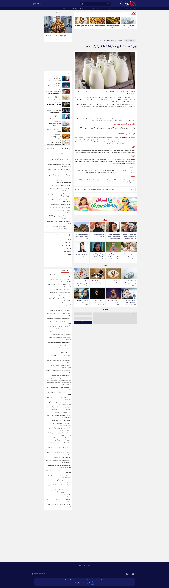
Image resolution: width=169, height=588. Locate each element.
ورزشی (97, 9)
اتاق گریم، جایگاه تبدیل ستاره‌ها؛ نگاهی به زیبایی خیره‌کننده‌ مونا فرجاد (114, 236)
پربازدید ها (65, 149)
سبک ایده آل (68, 243)
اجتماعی (108, 9)
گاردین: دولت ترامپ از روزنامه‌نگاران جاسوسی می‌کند (58, 326)
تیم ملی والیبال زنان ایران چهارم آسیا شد (61, 420)
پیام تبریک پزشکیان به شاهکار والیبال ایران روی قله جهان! (54, 118)
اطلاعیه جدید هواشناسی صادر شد (62, 295)
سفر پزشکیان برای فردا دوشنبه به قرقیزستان (60, 334)
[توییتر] (76, 189)
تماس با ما (39, 4)
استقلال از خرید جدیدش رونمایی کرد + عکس (60, 289)
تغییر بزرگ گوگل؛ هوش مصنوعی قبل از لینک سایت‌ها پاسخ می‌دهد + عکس (54, 143)
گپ (135, 574)
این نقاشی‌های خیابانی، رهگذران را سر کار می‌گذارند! (58, 407)
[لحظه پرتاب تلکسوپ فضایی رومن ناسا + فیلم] (66, 85)
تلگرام (128, 574)
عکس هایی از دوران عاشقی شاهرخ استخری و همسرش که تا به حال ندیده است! (129, 236)
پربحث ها (49, 149)
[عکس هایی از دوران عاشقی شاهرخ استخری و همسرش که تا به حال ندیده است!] (129, 227)
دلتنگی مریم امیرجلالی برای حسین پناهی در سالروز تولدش (129, 256)
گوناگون (134, 13)
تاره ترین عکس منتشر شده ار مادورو (62, 308)
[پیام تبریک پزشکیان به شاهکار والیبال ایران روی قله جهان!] (66, 117)
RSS (35, 4)
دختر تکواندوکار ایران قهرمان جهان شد (61, 353)
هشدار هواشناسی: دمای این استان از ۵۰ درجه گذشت (58, 318)
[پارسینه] (127, 3)
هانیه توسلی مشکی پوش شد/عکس (82, 255)
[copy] (132, 189)
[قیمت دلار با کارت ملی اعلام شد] (66, 104)
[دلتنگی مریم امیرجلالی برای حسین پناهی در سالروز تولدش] (129, 247)
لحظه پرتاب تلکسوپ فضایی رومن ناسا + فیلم (54, 86)
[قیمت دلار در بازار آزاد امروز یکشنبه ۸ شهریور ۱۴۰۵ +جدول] (128, 20)
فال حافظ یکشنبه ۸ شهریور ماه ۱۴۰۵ (82, 26)
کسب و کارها (66, 9)
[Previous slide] (46, 24)
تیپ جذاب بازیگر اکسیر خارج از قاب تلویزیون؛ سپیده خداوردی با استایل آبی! (98, 257)
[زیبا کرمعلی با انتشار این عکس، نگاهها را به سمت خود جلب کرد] (81, 293)
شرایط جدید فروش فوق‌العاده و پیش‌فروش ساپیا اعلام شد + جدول (82, 283)
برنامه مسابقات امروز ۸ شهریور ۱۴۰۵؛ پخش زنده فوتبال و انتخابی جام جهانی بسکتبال (54, 111)
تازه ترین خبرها (67, 251)
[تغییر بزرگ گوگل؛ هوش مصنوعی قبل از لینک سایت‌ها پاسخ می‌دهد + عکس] (66, 142)
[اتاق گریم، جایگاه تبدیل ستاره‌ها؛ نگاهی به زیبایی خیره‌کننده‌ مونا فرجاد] (113, 227)
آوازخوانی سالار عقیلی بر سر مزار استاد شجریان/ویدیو (58, 410)
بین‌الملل (114, 9)
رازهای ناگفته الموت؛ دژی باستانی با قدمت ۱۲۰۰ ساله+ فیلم (81, 236)
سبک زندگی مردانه (66, 246)
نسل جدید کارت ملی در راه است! (62, 412)
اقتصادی (126, 9)
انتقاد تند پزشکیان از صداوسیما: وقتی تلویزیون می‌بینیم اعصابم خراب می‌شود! (54, 79)
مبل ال (69, 254)
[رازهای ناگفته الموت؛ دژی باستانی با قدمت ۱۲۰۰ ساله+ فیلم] (81, 227)
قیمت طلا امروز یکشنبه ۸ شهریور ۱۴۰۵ (97, 26)
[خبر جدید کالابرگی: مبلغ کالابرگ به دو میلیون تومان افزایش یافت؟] (66, 91)
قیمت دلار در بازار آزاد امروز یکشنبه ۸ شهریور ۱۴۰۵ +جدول (128, 26)
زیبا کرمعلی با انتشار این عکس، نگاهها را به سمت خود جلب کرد (82, 303)
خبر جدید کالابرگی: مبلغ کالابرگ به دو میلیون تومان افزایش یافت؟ (53, 92)
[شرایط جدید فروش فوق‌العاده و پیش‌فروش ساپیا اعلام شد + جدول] (81, 273)
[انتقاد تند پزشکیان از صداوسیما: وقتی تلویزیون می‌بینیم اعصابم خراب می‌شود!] (66, 78)
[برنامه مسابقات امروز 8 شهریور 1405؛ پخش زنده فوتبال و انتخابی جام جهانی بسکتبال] (66, 110)
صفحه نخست (133, 9)
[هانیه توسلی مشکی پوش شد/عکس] (81, 247)
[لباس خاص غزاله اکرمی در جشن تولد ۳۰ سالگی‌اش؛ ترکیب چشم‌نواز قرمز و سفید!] (113, 247)
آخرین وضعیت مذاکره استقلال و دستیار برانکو (60, 292)
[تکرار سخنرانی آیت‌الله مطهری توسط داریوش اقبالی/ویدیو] (97, 293)
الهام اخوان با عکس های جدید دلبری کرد (98, 235)
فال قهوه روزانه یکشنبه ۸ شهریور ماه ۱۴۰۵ (98, 282)
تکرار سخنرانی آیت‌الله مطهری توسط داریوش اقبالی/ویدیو (99, 303)
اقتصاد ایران (68, 240)
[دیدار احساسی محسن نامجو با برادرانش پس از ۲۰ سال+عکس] (113, 293)
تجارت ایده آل (67, 249)
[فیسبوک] (82, 189)
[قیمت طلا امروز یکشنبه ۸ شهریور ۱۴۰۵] (97, 20)
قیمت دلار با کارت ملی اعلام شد (54, 104)
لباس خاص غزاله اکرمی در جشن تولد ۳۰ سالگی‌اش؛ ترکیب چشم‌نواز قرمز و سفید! (114, 257)
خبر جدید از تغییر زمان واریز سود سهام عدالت (54, 99)
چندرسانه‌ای (74, 9)
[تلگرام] (79, 189)
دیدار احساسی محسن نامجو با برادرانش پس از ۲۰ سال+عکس (113, 303)
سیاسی (120, 9)
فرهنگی (103, 9)
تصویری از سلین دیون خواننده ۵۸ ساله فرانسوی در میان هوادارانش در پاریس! (129, 303)
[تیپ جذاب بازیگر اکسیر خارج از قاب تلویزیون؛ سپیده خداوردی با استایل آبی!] (97, 247)
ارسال (83, 322)
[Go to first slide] (70, 24)
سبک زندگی (82, 9)
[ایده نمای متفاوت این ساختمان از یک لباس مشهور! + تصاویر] (58, 24)
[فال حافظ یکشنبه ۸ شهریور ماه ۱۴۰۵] (82, 20)
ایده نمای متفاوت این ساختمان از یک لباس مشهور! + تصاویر (58, 36)
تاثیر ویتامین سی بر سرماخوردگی (63, 329)
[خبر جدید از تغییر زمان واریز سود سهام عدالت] (66, 98)
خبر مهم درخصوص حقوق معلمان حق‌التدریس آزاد (59, 342)
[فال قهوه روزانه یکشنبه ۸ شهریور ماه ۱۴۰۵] (97, 273)
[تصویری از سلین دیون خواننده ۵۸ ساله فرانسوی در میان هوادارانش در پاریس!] (129, 293)
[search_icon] (82, 4)
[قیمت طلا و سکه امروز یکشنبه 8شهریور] (113, 20)
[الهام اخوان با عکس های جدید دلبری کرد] (97, 227)
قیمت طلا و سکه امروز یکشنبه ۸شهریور (113, 26)
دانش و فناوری (90, 9)
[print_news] (85, 189)
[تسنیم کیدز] (105, 204)
